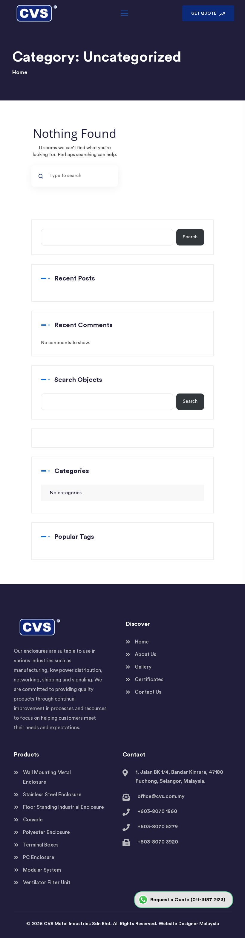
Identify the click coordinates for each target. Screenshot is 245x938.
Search (190, 237)
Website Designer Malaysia (189, 924)
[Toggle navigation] (124, 13)
